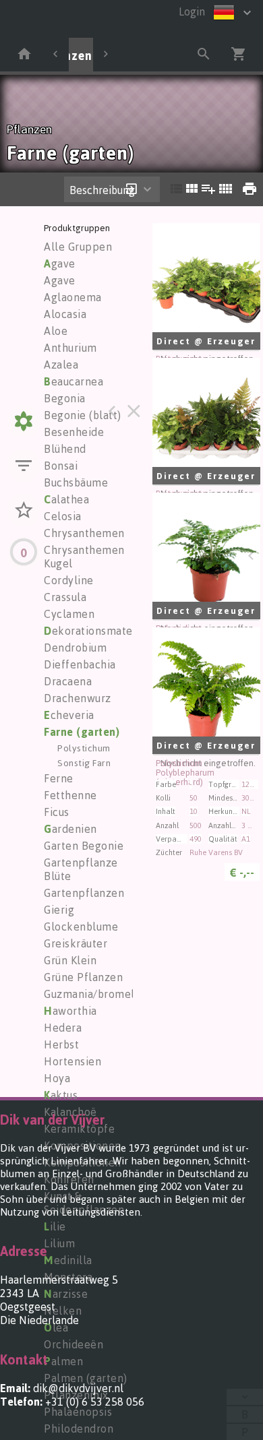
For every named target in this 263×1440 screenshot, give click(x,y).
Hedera (63, 1027)
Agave (60, 280)
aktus (61, 1095)
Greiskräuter (75, 943)
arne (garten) (81, 732)
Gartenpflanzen (84, 893)
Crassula (65, 597)
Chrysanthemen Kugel (84, 556)
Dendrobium (75, 647)
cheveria (69, 715)
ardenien (70, 829)
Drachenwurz (77, 698)
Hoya (57, 1078)
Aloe (55, 331)
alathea (66, 499)
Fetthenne (70, 795)
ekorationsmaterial (97, 630)
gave (60, 263)
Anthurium (70, 347)
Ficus (56, 812)
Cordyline (69, 580)
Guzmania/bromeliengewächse (122, 994)
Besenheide (74, 432)
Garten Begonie (83, 845)
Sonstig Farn (84, 762)
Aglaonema (73, 297)
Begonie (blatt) (82, 415)
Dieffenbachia (80, 664)
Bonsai (61, 465)
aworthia (70, 1011)
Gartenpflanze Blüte (81, 869)
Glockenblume (81, 926)
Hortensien (72, 1061)
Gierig (59, 909)
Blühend (65, 449)
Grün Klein (70, 960)
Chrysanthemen (84, 533)
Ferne (59, 778)
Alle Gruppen (78, 246)
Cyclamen (69, 614)
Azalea (61, 364)
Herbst (61, 1044)
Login (192, 11)
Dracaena (68, 681)
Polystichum (84, 747)
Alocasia (65, 314)
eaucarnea (73, 381)
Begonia (65, 398)
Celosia (63, 516)
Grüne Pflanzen (83, 977)
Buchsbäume (76, 482)
